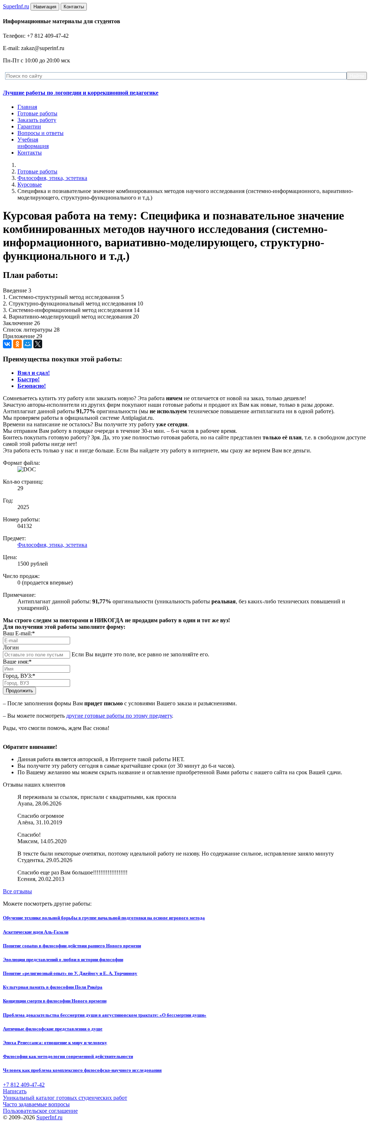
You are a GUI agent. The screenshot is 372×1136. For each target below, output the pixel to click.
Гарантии (29, 126)
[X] (37, 344)
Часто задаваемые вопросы (36, 1104)
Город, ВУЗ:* (19, 676)
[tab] (33, 373)
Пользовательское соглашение (40, 1111)
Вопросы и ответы (40, 133)
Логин (11, 647)
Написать (15, 1091)
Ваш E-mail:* (19, 633)
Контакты (29, 152)
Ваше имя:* (17, 662)
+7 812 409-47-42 (24, 1085)
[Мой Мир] (27, 344)
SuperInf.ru (49, 1117)
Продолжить (19, 690)
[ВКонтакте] (7, 344)
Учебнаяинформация (33, 142)
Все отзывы (17, 891)
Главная (27, 107)
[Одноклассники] (17, 344)
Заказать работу (36, 120)
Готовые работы (37, 113)
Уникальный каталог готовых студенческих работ (65, 1098)
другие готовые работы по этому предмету (119, 716)
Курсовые (29, 184)
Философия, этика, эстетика (52, 178)
